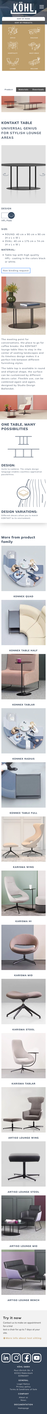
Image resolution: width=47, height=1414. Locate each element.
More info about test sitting (23, 1338)
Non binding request (16, 270)
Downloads (38, 89)
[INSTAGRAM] (17, 1358)
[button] (13, 32)
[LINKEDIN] (6, 1358)
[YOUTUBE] (37, 1358)
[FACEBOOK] (27, 1358)
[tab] (23, 19)
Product (9, 89)
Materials (23, 89)
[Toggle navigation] (41, 6)
